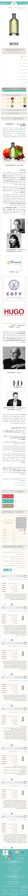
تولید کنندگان (14, 865)
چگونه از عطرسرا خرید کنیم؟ (14, 867)
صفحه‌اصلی (24, 7)
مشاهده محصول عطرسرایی (14, 88)
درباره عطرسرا (5, 891)
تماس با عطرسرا (14, 891)
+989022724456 (15, 884)
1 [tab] (15, 38)
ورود (24, 3)
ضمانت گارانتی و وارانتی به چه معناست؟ (14, 869)
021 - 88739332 (14, 880)
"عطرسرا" (7, 472)
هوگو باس (15, 133)
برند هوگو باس (10, 7)
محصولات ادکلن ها (17, 7)
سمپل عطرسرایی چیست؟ (14, 871)
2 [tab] (13, 38)
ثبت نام (21, 3)
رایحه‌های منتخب (14, 873)
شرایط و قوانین (23, 891)
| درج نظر (6, 570)
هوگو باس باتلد (15, 128)
